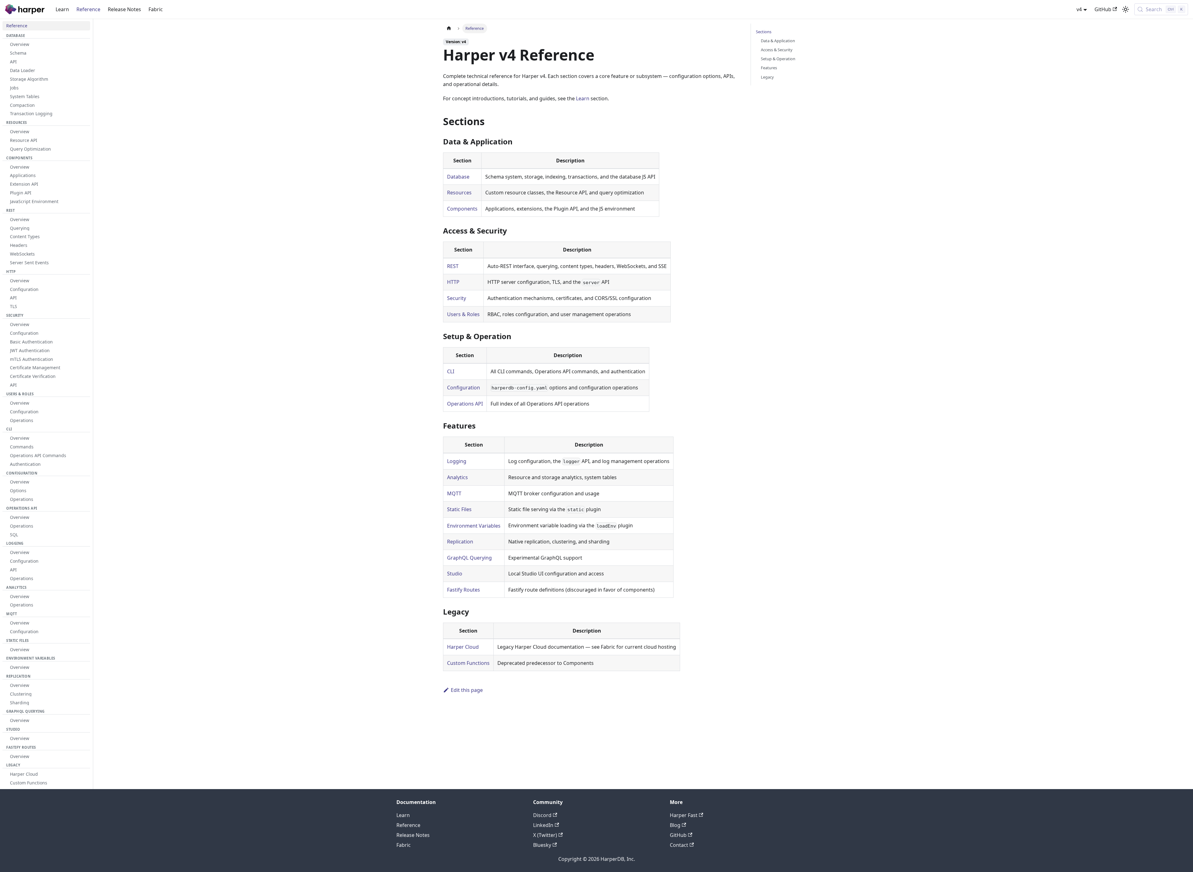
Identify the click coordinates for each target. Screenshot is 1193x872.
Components (462, 208)
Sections (763, 31)
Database (458, 176)
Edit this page (467, 690)
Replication (460, 541)
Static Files (459, 509)
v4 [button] (1079, 9)
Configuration (463, 387)
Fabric (156, 9)
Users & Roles (463, 314)
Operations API (465, 403)
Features (769, 67)
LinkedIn (543, 825)
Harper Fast (683, 815)
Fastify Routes (463, 589)
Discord (542, 815)
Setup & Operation (778, 58)
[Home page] (449, 28)
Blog (675, 825)
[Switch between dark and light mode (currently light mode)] (1126, 9)
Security (456, 298)
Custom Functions (468, 663)
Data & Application (778, 40)
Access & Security (777, 49)
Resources (459, 192)
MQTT (454, 493)
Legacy (767, 77)
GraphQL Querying (469, 557)
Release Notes (124, 9)
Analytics (457, 477)
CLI (450, 371)
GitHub (1103, 9)
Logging (456, 461)
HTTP (453, 282)
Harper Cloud (463, 646)
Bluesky (542, 845)
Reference (88, 9)
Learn (62, 9)
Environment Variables (474, 525)
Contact (679, 845)
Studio (454, 573)
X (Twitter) (545, 835)
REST (453, 266)
